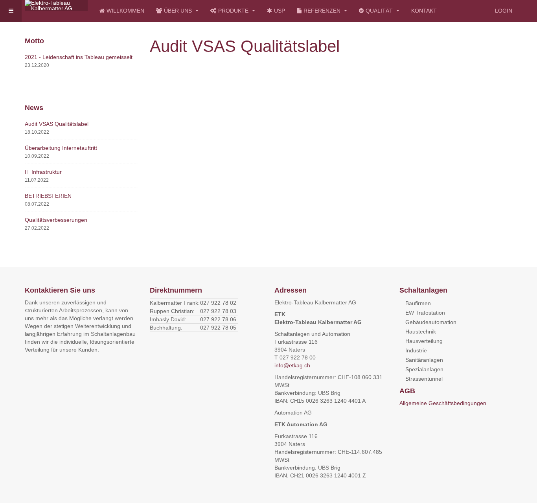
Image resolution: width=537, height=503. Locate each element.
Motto (34, 41)
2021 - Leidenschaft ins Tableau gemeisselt (78, 57)
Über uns (178, 10)
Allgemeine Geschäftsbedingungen (442, 403)
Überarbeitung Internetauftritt (61, 148)
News (34, 108)
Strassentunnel (424, 379)
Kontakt (424, 10)
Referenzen (322, 10)
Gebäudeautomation (430, 322)
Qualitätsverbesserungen (56, 220)
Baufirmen (418, 303)
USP (279, 10)
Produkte (234, 10)
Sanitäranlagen (424, 360)
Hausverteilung (424, 341)
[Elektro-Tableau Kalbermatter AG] (56, 5)
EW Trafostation (425, 313)
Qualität (380, 10)
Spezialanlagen (424, 369)
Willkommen (125, 10)
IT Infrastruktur (43, 172)
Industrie (416, 350)
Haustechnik (420, 331)
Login (503, 10)
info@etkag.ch (292, 365)
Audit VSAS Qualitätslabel (56, 124)
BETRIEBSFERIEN (48, 196)
